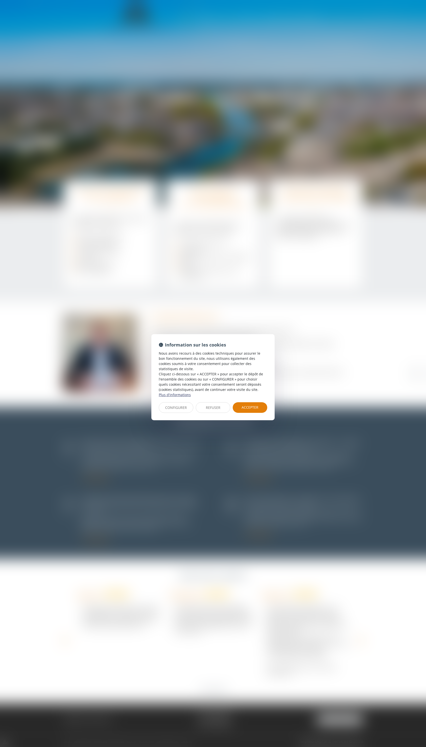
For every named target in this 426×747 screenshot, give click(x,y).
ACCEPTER (250, 407)
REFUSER (213, 407)
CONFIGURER (176, 407)
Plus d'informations (175, 394)
